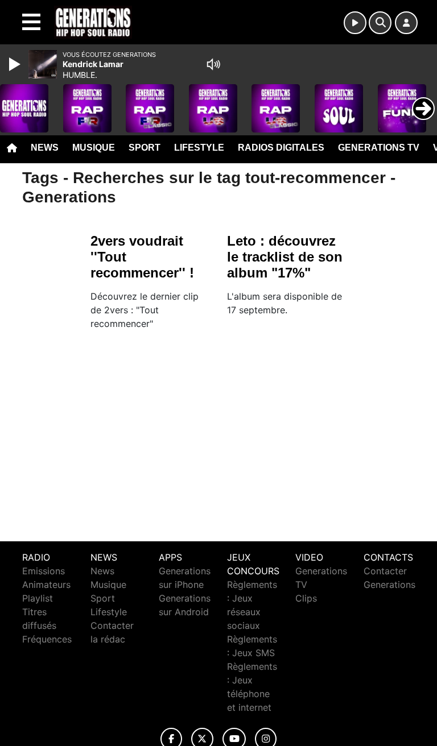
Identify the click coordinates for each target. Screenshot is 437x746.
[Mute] (213, 64)
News (45, 147)
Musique (93, 147)
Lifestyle (199, 147)
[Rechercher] (380, 22)
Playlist (37, 598)
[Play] (16, 64)
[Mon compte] (406, 22)
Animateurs (46, 584)
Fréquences (47, 639)
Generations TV (378, 147)
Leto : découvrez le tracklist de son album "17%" (285, 256)
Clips (306, 598)
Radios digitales (281, 147)
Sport (144, 147)
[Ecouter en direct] (355, 22)
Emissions (43, 571)
